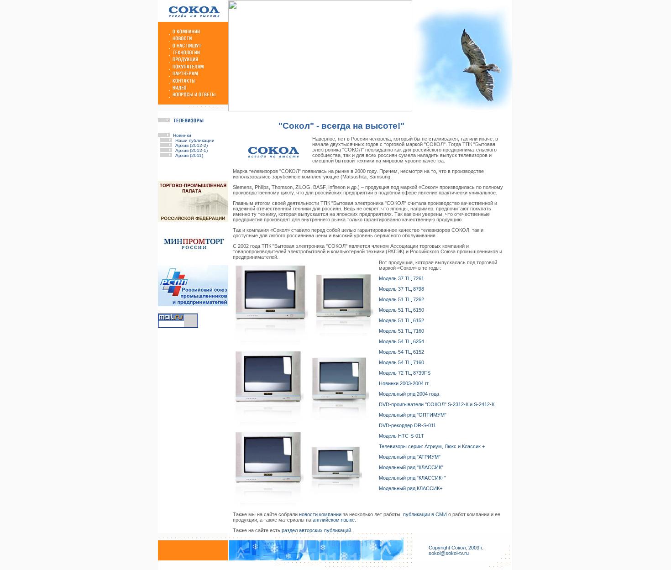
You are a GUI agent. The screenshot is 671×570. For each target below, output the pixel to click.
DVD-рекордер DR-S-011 (407, 425)
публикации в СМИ (425, 514)
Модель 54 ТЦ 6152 (401, 352)
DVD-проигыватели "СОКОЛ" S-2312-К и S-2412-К (436, 404)
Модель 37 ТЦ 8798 (401, 289)
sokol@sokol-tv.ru (449, 553)
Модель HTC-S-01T (401, 436)
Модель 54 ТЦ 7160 (401, 362)
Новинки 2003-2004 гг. (404, 383)
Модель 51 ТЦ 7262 (401, 299)
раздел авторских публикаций (316, 530)
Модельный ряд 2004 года (409, 394)
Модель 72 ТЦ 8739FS (404, 373)
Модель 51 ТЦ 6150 (401, 310)
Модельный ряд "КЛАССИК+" (412, 478)
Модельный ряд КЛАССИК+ (410, 488)
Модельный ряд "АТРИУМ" (409, 457)
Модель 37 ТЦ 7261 (401, 278)
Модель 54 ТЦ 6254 (401, 341)
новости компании (320, 514)
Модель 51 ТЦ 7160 (401, 331)
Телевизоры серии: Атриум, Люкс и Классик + (432, 446)
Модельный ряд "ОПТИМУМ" (412, 415)
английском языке (334, 520)
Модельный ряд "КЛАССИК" (411, 467)
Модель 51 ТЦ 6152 (401, 320)
